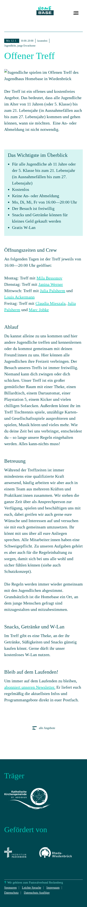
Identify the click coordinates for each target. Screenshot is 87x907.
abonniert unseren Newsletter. (29, 687)
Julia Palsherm (52, 290)
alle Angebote (46, 728)
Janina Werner (50, 284)
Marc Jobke (39, 309)
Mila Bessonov (49, 278)
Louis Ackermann (19, 297)
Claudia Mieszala (50, 303)
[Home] (45, 14)
